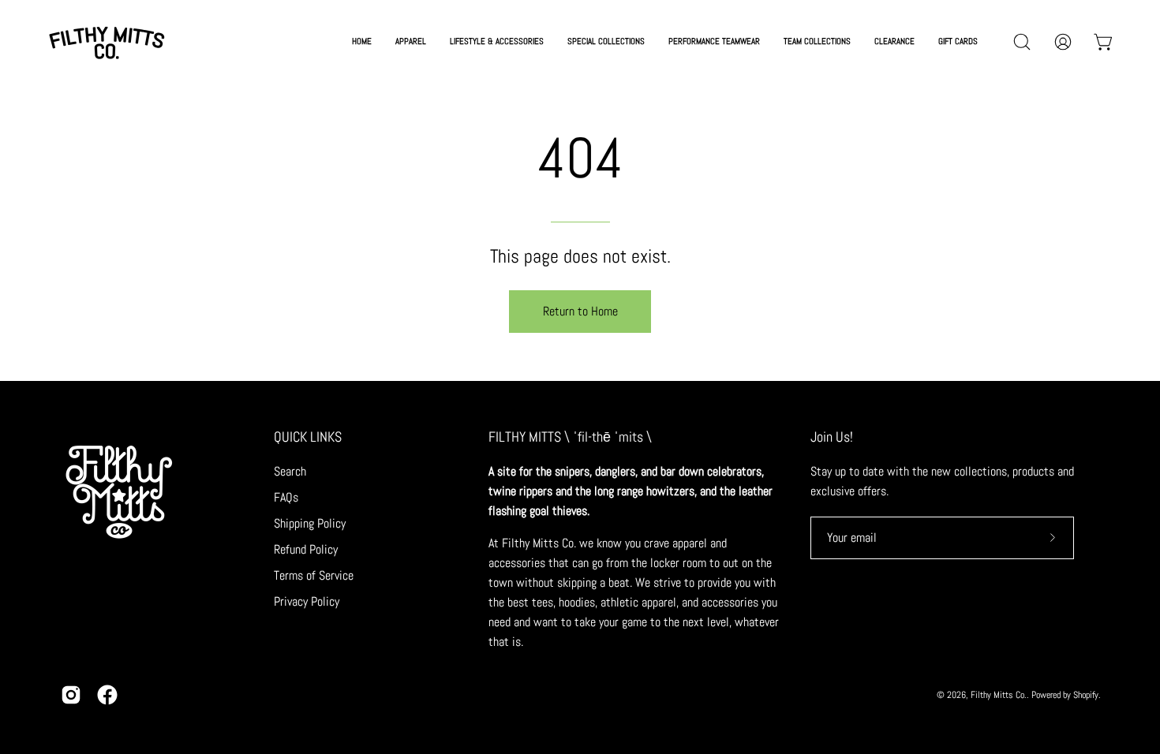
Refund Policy (306, 549)
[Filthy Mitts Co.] (106, 41)
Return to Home (580, 311)
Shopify (1085, 695)
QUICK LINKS (308, 437)
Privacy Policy (306, 601)
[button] (606, 41)
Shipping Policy (310, 523)
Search (290, 471)
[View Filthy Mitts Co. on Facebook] (107, 695)
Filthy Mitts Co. (999, 695)
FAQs (286, 497)
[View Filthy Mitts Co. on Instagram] (71, 695)
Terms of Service (314, 575)
